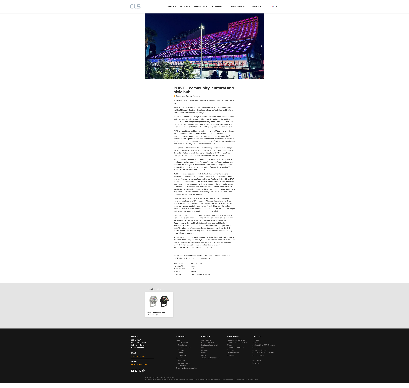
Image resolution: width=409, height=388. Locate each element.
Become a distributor (260, 350)
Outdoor (179, 358)
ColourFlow (182, 355)
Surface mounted (184, 348)
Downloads (256, 360)
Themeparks (231, 355)
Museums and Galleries (236, 340)
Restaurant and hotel (209, 345)
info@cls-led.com (138, 356)
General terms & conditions (263, 353)
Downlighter (182, 345)
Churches (230, 350)
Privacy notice (258, 355)
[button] (147, 45)
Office (203, 353)
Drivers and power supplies (186, 368)
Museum (204, 350)
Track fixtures (183, 342)
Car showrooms (233, 353)
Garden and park (207, 342)
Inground (181, 360)
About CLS (256, 342)
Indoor (178, 340)
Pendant (181, 350)
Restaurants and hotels (236, 348)
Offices (229, 345)
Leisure (204, 348)
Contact (255, 340)
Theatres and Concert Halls (237, 342)
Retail (203, 355)
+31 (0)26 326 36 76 (139, 365)
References (256, 363)
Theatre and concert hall (210, 358)
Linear (180, 353)
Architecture (206, 340)
